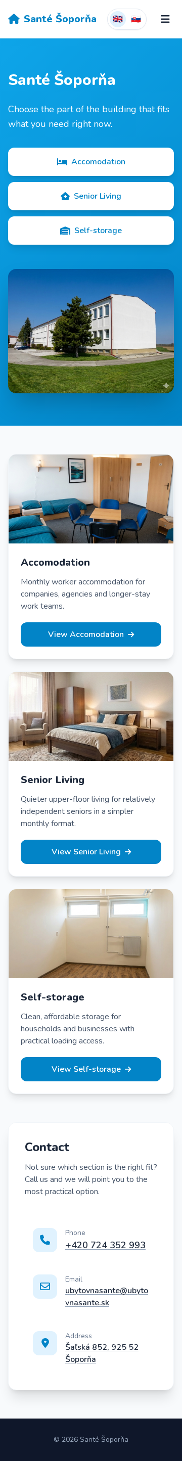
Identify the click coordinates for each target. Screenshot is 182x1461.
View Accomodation (86, 634)
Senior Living (97, 196)
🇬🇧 (118, 19)
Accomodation (98, 161)
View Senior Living (86, 851)
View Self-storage (86, 1069)
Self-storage (98, 230)
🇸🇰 (136, 19)
